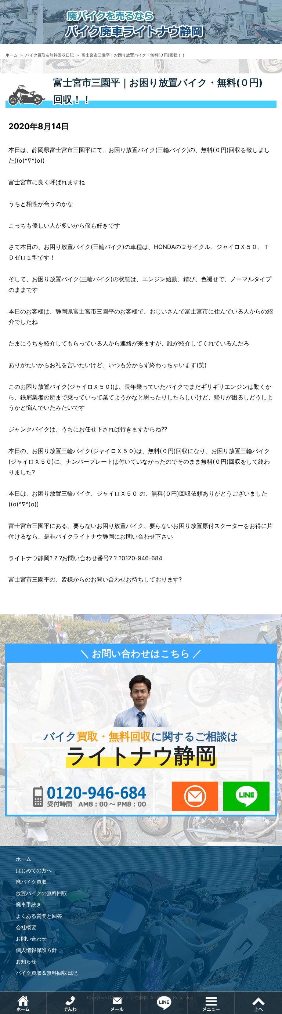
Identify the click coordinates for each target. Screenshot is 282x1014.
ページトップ (258, 1003)
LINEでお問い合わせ (246, 796)
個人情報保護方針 (36, 950)
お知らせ (26, 961)
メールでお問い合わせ (195, 796)
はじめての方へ (34, 870)
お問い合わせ (31, 938)
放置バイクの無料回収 (41, 893)
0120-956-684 (89, 796)
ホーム (12, 55)
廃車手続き (28, 904)
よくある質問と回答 (39, 916)
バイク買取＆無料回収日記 (49, 55)
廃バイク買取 (31, 882)
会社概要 (26, 927)
